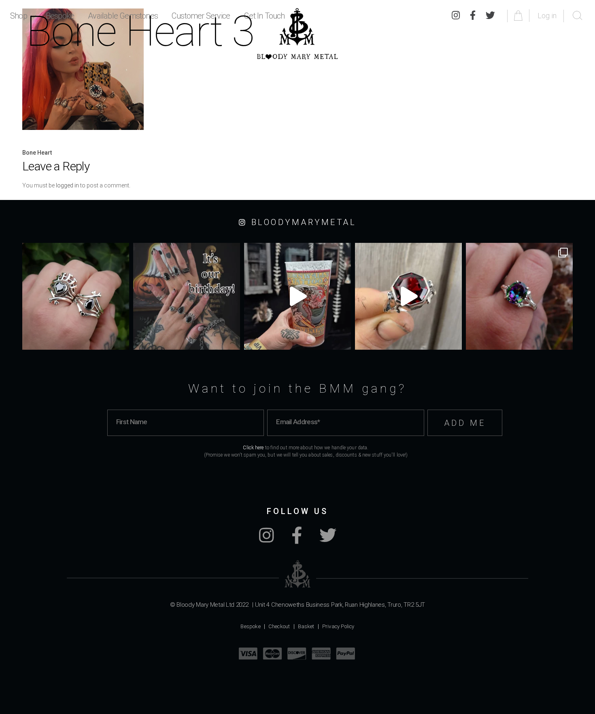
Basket (306, 626)
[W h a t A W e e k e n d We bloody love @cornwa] (297, 296)
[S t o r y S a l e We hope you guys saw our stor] (519, 296)
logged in (67, 185)
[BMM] (298, 574)
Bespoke (250, 626)
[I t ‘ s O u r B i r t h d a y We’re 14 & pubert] (186, 296)
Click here (253, 447)
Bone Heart (37, 152)
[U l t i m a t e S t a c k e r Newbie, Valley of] (75, 296)
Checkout (279, 626)
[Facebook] (296, 539)
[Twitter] (327, 539)
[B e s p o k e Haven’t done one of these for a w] (408, 296)
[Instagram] (266, 539)
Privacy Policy (338, 626)
